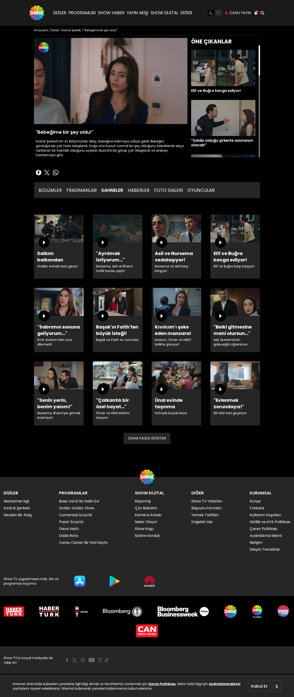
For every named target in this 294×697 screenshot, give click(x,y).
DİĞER (186, 13)
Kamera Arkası (148, 515)
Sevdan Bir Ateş (18, 515)
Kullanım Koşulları (265, 515)
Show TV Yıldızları (206, 501)
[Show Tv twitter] (74, 660)
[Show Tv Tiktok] (107, 660)
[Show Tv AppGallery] (149, 581)
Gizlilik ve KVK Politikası (270, 521)
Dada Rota (68, 535)
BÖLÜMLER (50, 190)
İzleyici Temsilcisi (265, 549)
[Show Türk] (257, 611)
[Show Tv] (36, 13)
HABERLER (139, 190)
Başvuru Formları (206, 508)
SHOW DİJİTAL (164, 13)
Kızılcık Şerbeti (17, 508)
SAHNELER (112, 190)
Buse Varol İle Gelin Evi (79, 501)
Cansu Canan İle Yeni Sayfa (83, 542)
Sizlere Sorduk (147, 535)
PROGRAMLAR (82, 13)
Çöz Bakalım (146, 508)
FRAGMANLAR (81, 190)
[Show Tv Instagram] (83, 660)
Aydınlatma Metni (224, 684)
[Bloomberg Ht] (123, 611)
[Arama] (262, 13)
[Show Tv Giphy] (99, 660)
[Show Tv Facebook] (67, 660)
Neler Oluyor (146, 521)
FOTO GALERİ (168, 190)
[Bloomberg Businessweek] (183, 611)
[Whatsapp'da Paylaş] (55, 172)
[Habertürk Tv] (49, 611)
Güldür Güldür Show (76, 508)
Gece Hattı (69, 528)
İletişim (256, 542)
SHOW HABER (111, 13)
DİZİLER (59, 13)
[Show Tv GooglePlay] (114, 581)
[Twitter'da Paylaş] (47, 172)
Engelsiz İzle (201, 521)
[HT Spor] (81, 611)
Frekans (257, 508)
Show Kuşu (144, 528)
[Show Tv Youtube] (92, 660)
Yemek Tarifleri (204, 515)
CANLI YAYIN (240, 12)
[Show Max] (283, 611)
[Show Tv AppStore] (79, 581)
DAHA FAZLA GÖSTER (147, 438)
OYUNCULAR (201, 190)
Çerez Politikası (162, 684)
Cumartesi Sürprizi (75, 515)
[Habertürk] (14, 611)
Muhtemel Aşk (16, 501)
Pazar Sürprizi (71, 521)
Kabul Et (259, 686)
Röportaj (142, 501)
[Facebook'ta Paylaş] (38, 172)
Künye (255, 501)
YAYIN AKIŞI (137, 13)
